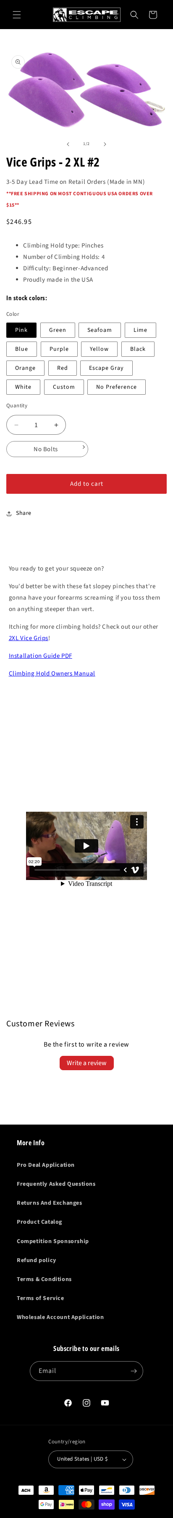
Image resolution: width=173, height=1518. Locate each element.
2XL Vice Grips (28, 638)
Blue (21, 349)
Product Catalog (39, 1222)
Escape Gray (106, 368)
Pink (21, 330)
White (23, 387)
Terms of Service (40, 1298)
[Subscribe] (133, 1371)
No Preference (116, 387)
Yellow (99, 349)
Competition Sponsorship (53, 1241)
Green (57, 330)
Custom (64, 387)
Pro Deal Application (46, 1165)
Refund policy (36, 1260)
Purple (59, 349)
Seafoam (99, 330)
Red (62, 368)
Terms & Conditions (44, 1279)
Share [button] (23, 513)
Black (138, 349)
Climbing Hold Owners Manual (52, 673)
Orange (25, 368)
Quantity (16, 405)
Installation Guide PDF (40, 655)
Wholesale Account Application (60, 1317)
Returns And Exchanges (49, 1203)
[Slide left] (68, 144)
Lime (140, 330)
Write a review (87, 1063)
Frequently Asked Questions (56, 1184)
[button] (17, 14)
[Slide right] (105, 144)
